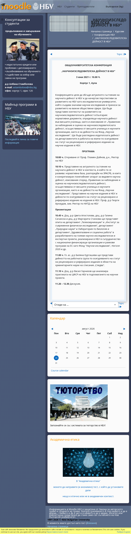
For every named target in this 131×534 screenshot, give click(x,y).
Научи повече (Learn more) (57, 532)
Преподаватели (85, 6)
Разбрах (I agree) (123, 532)
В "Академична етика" (88, 481)
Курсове (119, 31)
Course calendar (60, 370)
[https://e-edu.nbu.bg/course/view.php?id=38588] (88, 462)
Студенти (69, 6)
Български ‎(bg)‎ (114, 6)
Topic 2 (121, 54)
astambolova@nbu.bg (25, 87)
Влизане (91, 523)
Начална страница (101, 31)
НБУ (59, 6)
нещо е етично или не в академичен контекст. (88, 496)
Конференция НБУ (104, 34)
